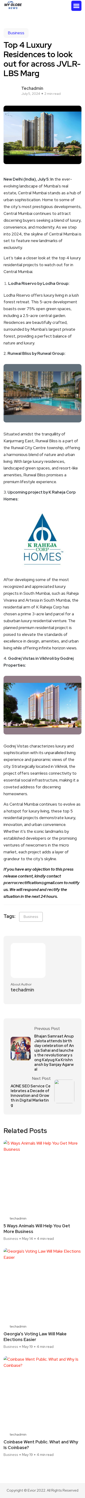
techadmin (32, 88)
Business (16, 32)
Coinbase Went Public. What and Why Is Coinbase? (41, 1444)
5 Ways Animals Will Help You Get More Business (37, 1228)
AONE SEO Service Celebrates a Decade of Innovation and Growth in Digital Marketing (31, 1095)
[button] (76, 6)
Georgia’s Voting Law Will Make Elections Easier (35, 1336)
